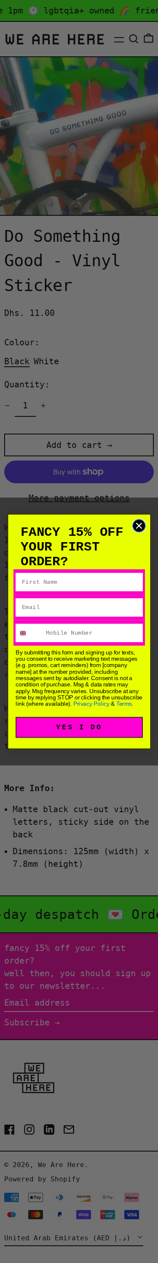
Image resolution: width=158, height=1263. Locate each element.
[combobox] (29, 633)
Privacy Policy (91, 704)
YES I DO (79, 727)
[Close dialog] (138, 525)
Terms (123, 704)
